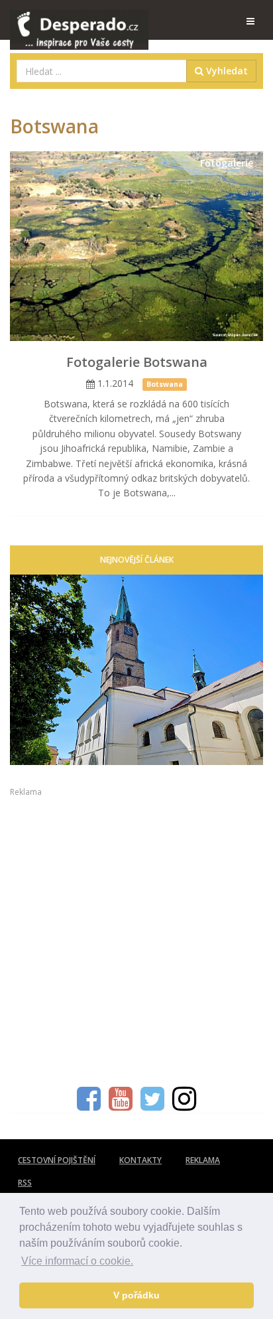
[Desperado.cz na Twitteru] (152, 1105)
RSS (25, 1182)
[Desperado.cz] (79, 21)
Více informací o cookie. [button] (77, 1261)
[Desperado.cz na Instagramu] (184, 1105)
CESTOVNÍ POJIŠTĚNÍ (56, 1160)
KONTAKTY (140, 1160)
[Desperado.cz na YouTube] (121, 1105)
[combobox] (102, 71)
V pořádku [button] (136, 1295)
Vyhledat (225, 70)
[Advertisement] (136, 935)
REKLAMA (203, 1160)
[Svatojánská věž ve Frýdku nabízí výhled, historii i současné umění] (136, 670)
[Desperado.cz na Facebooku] (89, 1105)
